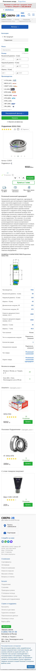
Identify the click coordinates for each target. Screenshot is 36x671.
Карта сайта (5, 621)
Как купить (5, 607)
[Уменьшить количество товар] (15, 178)
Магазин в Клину (7, 574)
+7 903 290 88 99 (25, 6)
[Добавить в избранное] (18, 129)
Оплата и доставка (8, 610)
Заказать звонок (7, 629)
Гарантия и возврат (8, 612)
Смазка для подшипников (10, 599)
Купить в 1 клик (23, 183)
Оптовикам (5, 565)
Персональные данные (9, 615)
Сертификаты (6, 562)
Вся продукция (8, 36)
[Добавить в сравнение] (15, 129)
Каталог (4, 581)
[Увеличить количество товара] (23, 178)
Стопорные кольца (8, 593)
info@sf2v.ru (9, 10)
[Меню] (33, 15)
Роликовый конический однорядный (29, 359)
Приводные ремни (8, 590)
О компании (5, 558)
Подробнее (22, 1)
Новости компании (8, 568)
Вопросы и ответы (7, 577)
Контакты (6, 626)
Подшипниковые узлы (9, 596)
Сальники (4, 587)
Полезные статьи (7, 618)
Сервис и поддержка (8, 603)
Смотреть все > (15, 388)
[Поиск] (29, 14)
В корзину (30, 178)
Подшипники (6, 584)
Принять (31, 666)
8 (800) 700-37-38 (9, 632)
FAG (32, 290)
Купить (28, 422)
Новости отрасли (7, 571)
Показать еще (5, 109)
